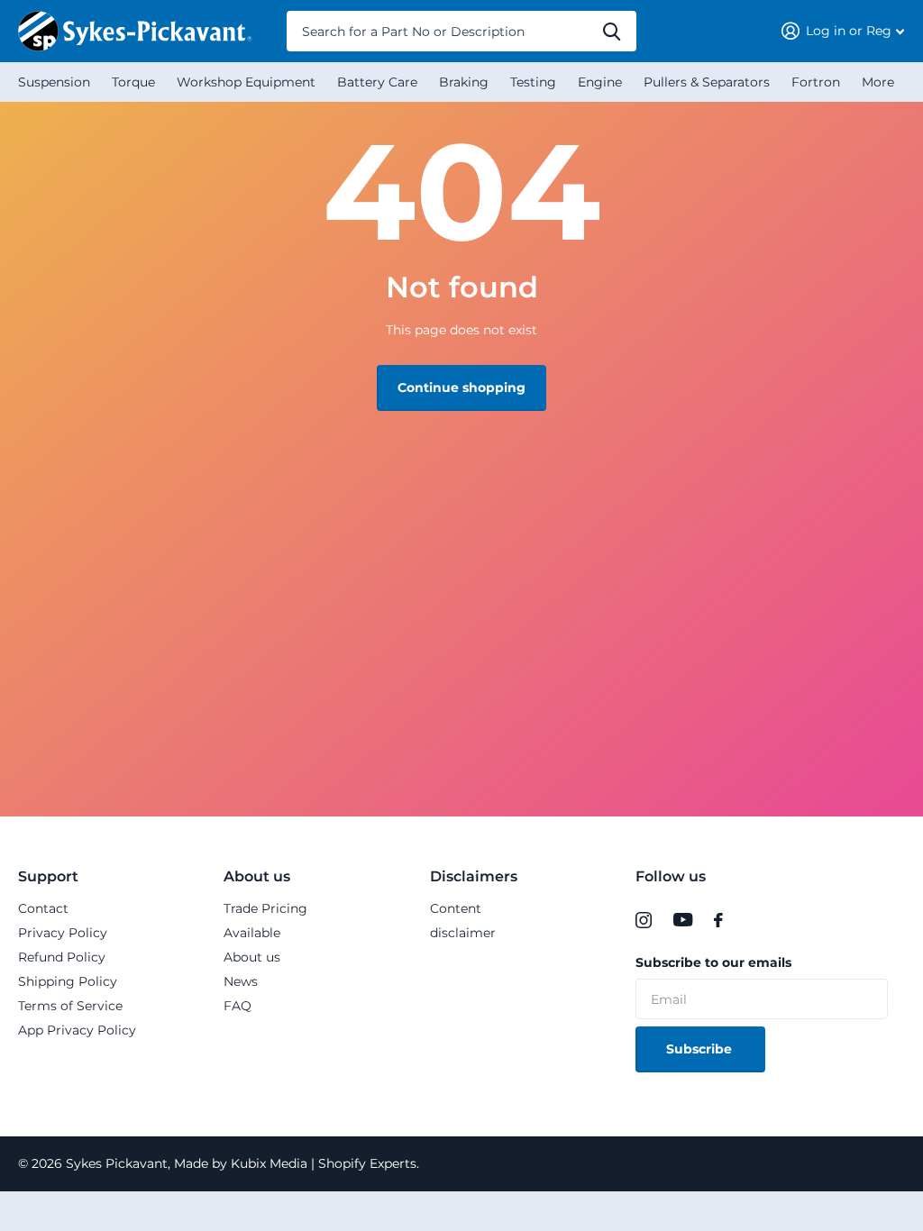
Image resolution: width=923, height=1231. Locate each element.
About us (257, 876)
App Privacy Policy (77, 1030)
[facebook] (718, 920)
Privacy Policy (62, 933)
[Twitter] (750, 920)
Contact (43, 908)
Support (48, 876)
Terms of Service (70, 1006)
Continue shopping (461, 387)
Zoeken (611, 31)
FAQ (237, 1006)
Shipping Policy (67, 981)
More (878, 82)
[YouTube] (682, 920)
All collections (54, 82)
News (241, 981)
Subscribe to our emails (713, 962)
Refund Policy (61, 957)
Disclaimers (473, 876)
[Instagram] (643, 920)
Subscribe (701, 1049)
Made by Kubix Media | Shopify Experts (293, 1163)
